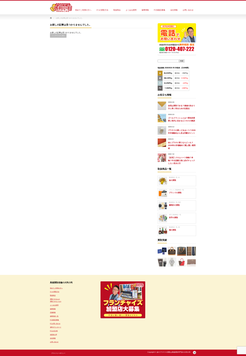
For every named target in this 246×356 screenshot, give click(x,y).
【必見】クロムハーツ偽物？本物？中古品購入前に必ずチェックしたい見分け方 (181, 160)
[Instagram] (194, 352)
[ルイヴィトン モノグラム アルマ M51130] (171, 251)
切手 (170, 214)
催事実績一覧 (54, 316)
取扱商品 (117, 10)
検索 (181, 61)
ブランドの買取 (175, 193)
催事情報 (145, 10)
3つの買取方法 (102, 10)
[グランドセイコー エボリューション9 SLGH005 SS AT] (171, 262)
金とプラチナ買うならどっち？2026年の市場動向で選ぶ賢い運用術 (182, 145)
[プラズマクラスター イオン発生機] (162, 262)
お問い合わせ (188, 10)
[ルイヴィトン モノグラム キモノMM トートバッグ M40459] (181, 262)
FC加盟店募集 (159, 10)
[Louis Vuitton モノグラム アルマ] (181, 251)
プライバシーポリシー (58, 353)
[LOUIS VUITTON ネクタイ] (191, 251)
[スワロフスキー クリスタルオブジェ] (162, 251)
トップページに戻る (58, 35)
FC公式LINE (54, 331)
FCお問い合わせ (55, 323)
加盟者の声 (53, 334)
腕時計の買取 (174, 205)
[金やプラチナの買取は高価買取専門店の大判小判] (61, 7)
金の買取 (172, 180)
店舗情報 (53, 312)
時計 (179, 202)
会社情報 (174, 10)
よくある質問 (131, 10)
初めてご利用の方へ (83, 10)
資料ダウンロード (55, 327)
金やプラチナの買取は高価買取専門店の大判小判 (173, 352)
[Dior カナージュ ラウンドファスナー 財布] (191, 262)
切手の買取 (173, 217)
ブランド (172, 190)
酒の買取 (172, 230)
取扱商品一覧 (173, 177)
